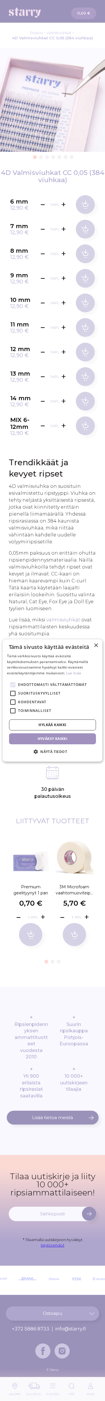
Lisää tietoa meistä (52, 1117)
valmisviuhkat (63, 620)
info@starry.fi (70, 1329)
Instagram (62, 1351)
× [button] (96, 645)
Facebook (43, 1351)
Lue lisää (73, 673)
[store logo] (31, 13)
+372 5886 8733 (30, 1329)
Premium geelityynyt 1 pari (30, 890)
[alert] (52, 700)
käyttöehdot (52, 1245)
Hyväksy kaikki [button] (53, 738)
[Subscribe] (89, 1214)
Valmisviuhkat (58, 32)
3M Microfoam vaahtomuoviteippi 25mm (74, 890)
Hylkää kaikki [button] (52, 724)
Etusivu (36, 32)
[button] (34, 156)
